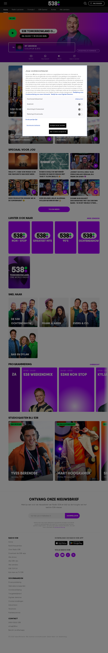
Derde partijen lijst (31, 119)
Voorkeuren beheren (33, 125)
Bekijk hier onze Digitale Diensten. (62, 94)
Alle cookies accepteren (58, 131)
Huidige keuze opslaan (57, 125)
